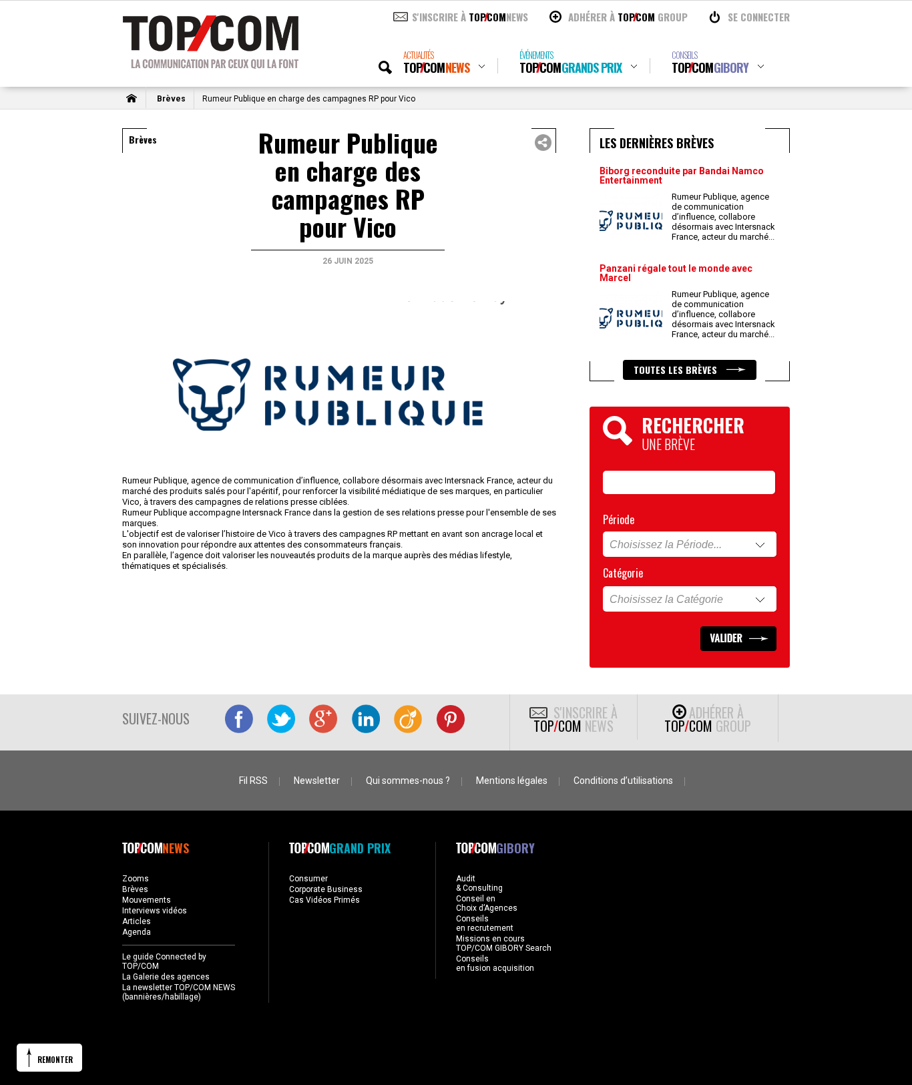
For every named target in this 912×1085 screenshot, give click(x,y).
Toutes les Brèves (677, 370)
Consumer (308, 878)
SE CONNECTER (759, 16)
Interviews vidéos (154, 910)
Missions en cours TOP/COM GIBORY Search (503, 943)
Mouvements (146, 900)
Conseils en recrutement (484, 923)
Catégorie (623, 573)
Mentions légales (511, 780)
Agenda (136, 932)
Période (618, 519)
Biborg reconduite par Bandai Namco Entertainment (682, 176)
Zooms (135, 878)
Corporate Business (326, 889)
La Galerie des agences (166, 977)
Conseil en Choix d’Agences (486, 903)
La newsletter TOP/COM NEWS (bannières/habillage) (178, 992)
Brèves (171, 98)
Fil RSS (253, 780)
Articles (136, 921)
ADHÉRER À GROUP (628, 16)
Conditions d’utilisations (623, 780)
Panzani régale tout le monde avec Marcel (676, 273)
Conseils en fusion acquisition (495, 963)
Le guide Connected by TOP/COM (164, 961)
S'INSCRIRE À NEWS (470, 16)
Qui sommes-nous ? (408, 780)
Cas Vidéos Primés (324, 900)
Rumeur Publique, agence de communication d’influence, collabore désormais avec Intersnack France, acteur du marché (723, 217)
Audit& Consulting (479, 883)
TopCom (436, 62)
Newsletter (317, 780)
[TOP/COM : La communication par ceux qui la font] (210, 64)
